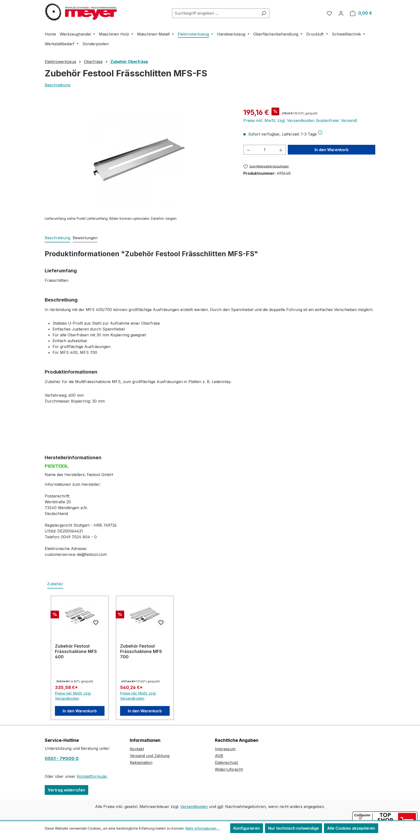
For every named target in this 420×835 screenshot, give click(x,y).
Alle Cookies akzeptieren (351, 828)
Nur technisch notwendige (293, 828)
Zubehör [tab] (55, 583)
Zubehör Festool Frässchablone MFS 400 (76, 651)
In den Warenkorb (332, 149)
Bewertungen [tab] (85, 237)
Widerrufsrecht (229, 769)
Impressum (225, 748)
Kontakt (137, 748)
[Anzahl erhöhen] (281, 150)
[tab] (57, 238)
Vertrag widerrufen (66, 790)
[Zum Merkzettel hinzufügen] (96, 622)
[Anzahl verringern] (248, 150)
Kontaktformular (92, 776)
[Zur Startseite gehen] (81, 12)
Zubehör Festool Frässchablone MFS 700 (141, 651)
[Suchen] (263, 13)
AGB (219, 755)
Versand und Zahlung (149, 755)
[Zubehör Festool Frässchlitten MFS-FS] (138, 159)
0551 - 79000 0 (62, 758)
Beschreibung (57, 85)
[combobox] (215, 13)
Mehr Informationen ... (202, 828)
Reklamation (141, 762)
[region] (139, 159)
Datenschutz (226, 762)
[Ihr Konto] (341, 13)
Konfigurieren (246, 828)
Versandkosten (194, 806)
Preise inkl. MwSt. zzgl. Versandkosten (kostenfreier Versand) (300, 120)
